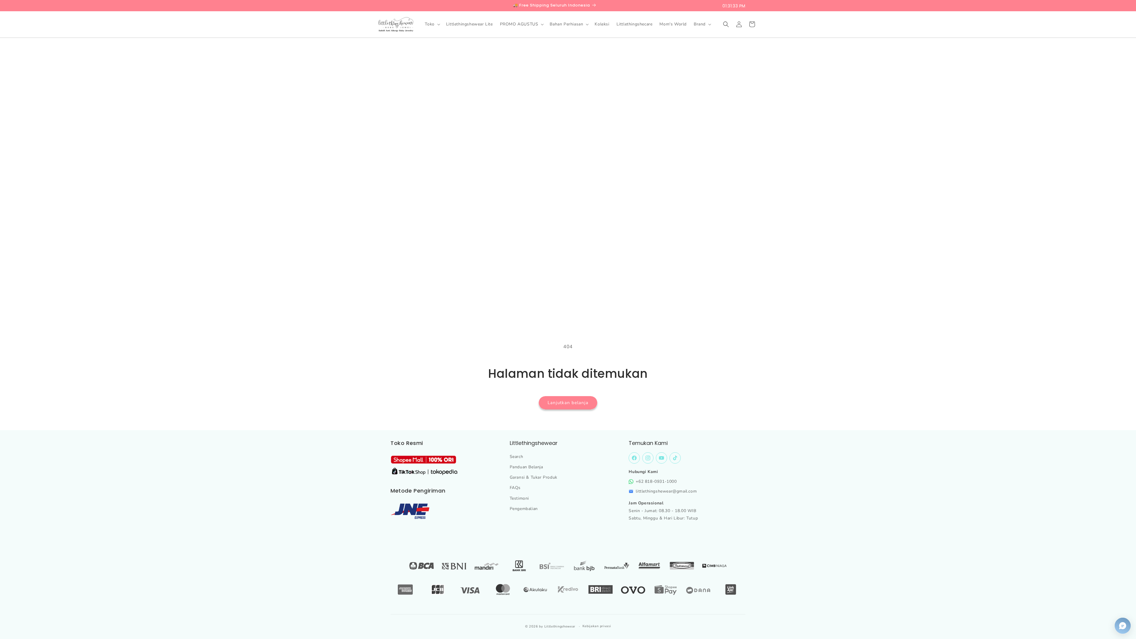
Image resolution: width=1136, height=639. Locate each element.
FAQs (515, 487)
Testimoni (519, 498)
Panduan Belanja (526, 467)
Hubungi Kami (643, 472)
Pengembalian (524, 508)
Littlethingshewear (560, 626)
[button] (431, 24)
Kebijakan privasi (596, 626)
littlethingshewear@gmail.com (666, 491)
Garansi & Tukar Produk (533, 477)
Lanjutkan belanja (568, 403)
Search (516, 456)
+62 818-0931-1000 (656, 481)
